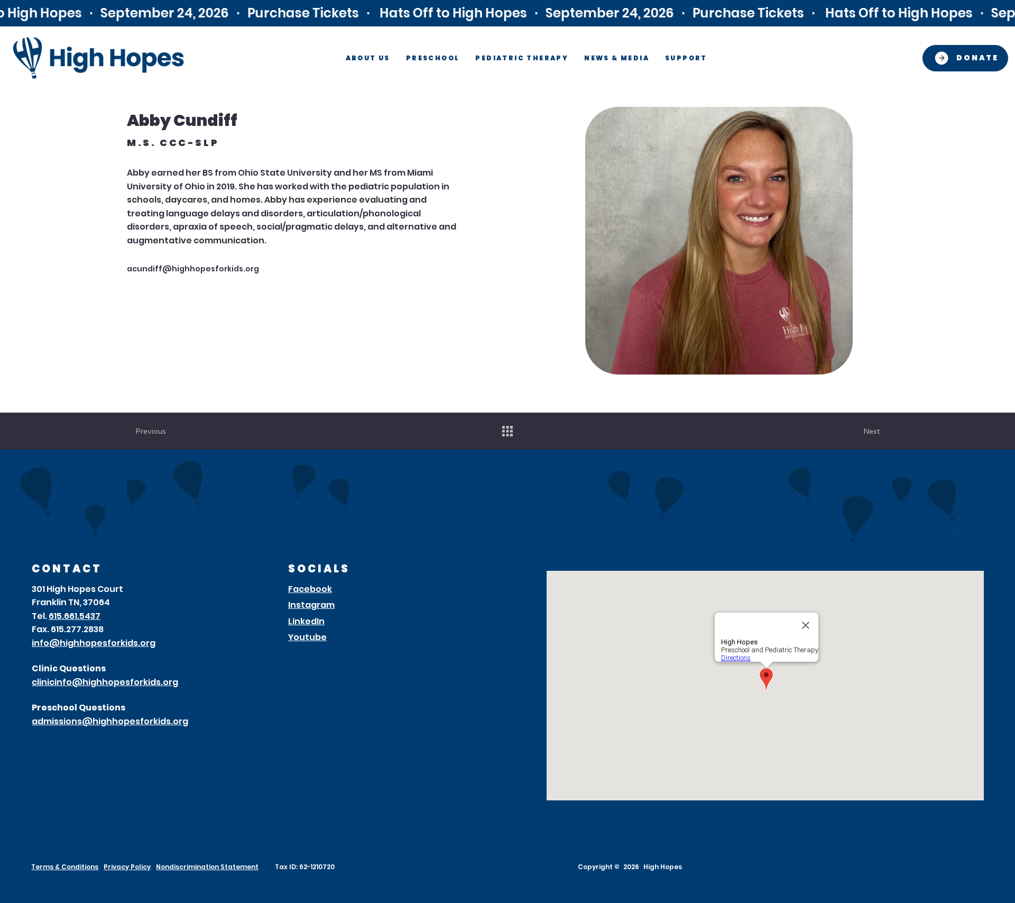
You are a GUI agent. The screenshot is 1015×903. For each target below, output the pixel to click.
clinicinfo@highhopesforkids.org (105, 682)
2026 (631, 866)
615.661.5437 (74, 616)
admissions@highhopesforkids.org (110, 721)
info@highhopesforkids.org (93, 643)
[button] (367, 58)
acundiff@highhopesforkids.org (193, 268)
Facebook (310, 589)
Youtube (307, 637)
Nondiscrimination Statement (207, 866)
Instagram (311, 605)
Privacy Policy (127, 866)
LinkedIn (306, 621)
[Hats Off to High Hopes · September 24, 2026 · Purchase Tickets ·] (507, 13)
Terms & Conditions (64, 866)
